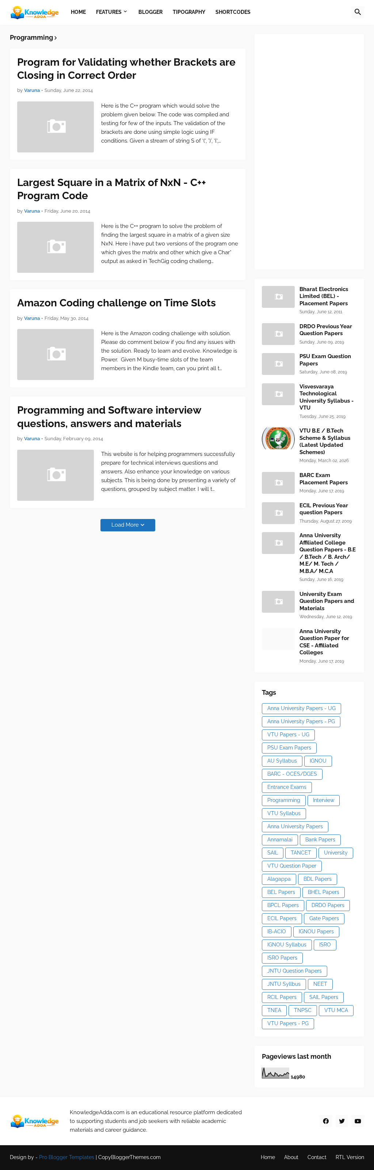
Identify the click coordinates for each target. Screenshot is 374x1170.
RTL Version (350, 1157)
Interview (323, 800)
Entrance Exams (286, 787)
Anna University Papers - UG (301, 708)
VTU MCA (336, 1010)
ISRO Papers (282, 958)
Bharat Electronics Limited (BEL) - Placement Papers (323, 296)
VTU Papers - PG (288, 1023)
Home (268, 1157)
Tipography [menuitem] (189, 12)
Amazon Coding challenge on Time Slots (116, 303)
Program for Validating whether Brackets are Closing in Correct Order (126, 68)
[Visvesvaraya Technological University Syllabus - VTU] (278, 394)
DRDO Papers (328, 905)
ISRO (325, 945)
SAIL (272, 853)
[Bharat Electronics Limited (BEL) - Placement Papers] (278, 297)
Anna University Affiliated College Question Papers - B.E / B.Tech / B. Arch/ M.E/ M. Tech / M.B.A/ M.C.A (327, 553)
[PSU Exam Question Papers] (278, 364)
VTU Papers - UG (288, 734)
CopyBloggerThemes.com (129, 1157)
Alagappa (279, 879)
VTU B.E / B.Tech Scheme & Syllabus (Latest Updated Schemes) (324, 441)
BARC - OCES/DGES (292, 774)
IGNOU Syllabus (286, 945)
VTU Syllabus (284, 813)
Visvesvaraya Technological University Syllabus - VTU (326, 397)
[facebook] (326, 1121)
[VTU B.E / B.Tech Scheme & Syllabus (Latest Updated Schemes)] (278, 438)
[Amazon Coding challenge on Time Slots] (55, 354)
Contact (317, 1157)
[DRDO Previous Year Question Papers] (278, 334)
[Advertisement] (316, 150)
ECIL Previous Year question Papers (323, 509)
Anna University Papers (295, 826)
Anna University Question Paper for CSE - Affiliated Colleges (324, 642)
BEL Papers (281, 892)
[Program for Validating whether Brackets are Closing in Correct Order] (55, 126)
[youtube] (358, 1121)
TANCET (301, 853)
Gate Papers (324, 918)
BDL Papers (318, 879)
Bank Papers (320, 839)
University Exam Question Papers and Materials (326, 601)
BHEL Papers (323, 892)
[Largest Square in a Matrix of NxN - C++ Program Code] (55, 247)
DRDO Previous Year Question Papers (325, 330)
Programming (283, 800)
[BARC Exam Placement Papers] (278, 483)
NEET (320, 984)
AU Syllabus (282, 761)
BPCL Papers (283, 905)
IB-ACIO (276, 931)
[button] (358, 12)
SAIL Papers (323, 997)
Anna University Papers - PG (301, 721)
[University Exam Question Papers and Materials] (278, 602)
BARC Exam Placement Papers (323, 479)
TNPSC (303, 1010)
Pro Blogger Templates (66, 1157)
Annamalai (280, 839)
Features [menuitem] (109, 12)
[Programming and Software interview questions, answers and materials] (55, 475)
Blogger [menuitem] (150, 12)
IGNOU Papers (316, 931)
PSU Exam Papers (289, 748)
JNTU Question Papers (294, 971)
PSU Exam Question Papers (325, 360)
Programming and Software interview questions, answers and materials (109, 416)
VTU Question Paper (291, 866)
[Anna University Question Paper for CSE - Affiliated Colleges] (278, 639)
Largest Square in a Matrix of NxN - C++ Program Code (111, 189)
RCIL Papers (282, 997)
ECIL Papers (282, 918)
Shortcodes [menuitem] (233, 12)
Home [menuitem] (78, 12)
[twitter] (342, 1121)
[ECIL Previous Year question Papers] (278, 513)
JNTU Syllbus (284, 984)
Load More (125, 525)
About (291, 1157)
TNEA (274, 1010)
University (336, 853)
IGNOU (318, 761)
